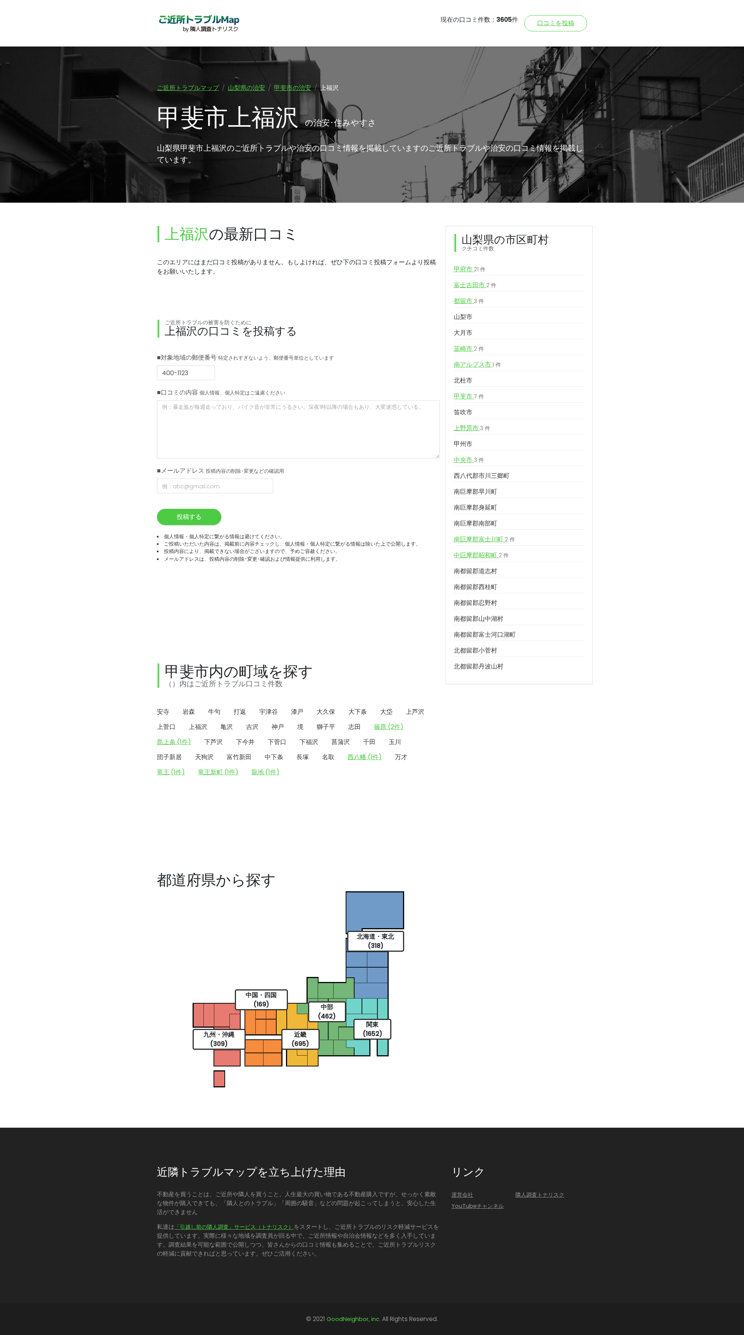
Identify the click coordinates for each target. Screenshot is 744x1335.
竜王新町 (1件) (218, 772)
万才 (401, 757)
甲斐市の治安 (292, 87)
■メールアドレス (220, 470)
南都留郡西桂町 (475, 586)
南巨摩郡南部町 (475, 523)
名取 (328, 757)
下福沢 (309, 741)
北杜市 (463, 380)
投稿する (189, 516)
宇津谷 (268, 711)
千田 (369, 741)
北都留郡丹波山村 (478, 666)
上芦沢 (415, 711)
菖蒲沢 (340, 741)
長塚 (302, 757)
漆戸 (297, 711)
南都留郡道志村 (475, 571)
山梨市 (463, 316)
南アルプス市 (477, 364)
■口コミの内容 (221, 392)
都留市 (469, 300)
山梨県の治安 (246, 87)
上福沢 (198, 726)
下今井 (245, 741)
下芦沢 (213, 741)
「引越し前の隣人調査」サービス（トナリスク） (234, 1227)
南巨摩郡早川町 (475, 491)
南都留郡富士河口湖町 (485, 634)
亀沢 (226, 726)
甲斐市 (469, 396)
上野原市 (472, 428)
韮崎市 (469, 348)
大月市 (463, 332)
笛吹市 (463, 412)
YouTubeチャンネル (477, 1206)
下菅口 (277, 741)
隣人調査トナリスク (539, 1195)
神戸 (278, 726)
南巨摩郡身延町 (475, 507)
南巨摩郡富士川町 (484, 539)
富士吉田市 (475, 285)
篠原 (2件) (388, 726)
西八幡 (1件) (365, 757)
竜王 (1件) (171, 772)
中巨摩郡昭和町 (481, 555)
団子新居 (169, 757)
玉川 (395, 741)
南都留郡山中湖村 (478, 618)
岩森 (189, 711)
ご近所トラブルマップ (188, 87)
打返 (240, 711)
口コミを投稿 (555, 23)
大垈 (386, 711)
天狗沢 (204, 757)
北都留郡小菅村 (475, 650)
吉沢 (252, 726)
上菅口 (166, 726)
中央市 (469, 459)
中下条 (274, 757)
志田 (354, 726)
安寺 (163, 711)
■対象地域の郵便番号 (245, 357)
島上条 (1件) (174, 741)
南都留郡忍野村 (475, 602)
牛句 (214, 711)
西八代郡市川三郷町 (482, 475)
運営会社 (462, 1195)
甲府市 (470, 269)
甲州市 (463, 443)
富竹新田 (239, 757)
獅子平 (326, 726)
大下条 (357, 711)
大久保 (326, 711)
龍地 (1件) (265, 772)
